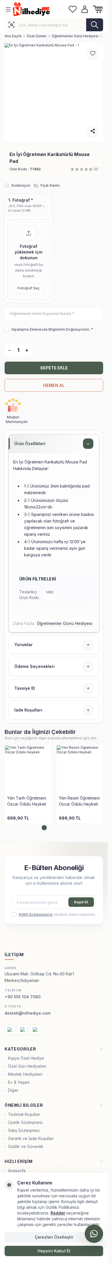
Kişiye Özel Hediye (26, 1058)
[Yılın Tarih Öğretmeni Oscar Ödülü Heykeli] (28, 768)
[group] (54, 92)
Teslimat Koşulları (24, 1114)
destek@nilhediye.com (28, 1013)
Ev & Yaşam (19, 1082)
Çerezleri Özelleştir (54, 1237)
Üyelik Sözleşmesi (25, 1122)
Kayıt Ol (81, 902)
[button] (34, 828)
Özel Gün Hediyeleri (27, 1066)
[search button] (94, 24)
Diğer (13, 1090)
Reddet (58, 1213)
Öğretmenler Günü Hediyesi (75, 36)
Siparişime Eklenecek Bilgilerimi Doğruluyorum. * (52, 329)
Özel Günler (37, 36)
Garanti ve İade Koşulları (31, 1138)
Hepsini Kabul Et (54, 1250)
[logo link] (39, 9)
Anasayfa (17, 1170)
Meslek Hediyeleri (25, 1074)
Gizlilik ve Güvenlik (25, 1146)
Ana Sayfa (13, 36)
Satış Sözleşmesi (24, 1130)
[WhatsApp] (94, 1234)
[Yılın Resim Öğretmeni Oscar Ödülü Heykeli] (80, 768)
